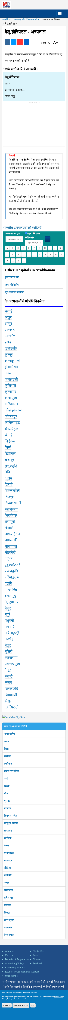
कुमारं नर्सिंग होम (12, 277)
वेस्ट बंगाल (9, 935)
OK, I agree (7, 1005)
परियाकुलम (12, 577)
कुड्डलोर (11, 348)
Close (33, 1005)
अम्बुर (8, 324)
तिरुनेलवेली (12, 491)
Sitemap (37, 959)
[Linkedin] (26, 42)
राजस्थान (8, 890)
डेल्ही (6, 778)
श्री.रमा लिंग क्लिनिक (14, 292)
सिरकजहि (11, 689)
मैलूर (8, 645)
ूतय (8, 478)
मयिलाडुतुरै (12, 633)
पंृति (9, 559)
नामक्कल (11, 546)
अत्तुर (8, 317)
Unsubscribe (11, 975)
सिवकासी (11, 695)
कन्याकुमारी (12, 361)
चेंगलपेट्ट (11, 429)
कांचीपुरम (11, 398)
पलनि (8, 583)
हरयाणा (7, 808)
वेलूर (8, 670)
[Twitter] (13, 42)
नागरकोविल (12, 540)
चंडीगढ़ (7, 756)
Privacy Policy (6, 999)
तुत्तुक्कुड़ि (11, 466)
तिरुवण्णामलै (13, 503)
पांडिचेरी (8, 875)
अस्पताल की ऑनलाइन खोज (26, 19)
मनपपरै (9, 627)
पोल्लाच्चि (11, 590)
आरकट (10, 330)
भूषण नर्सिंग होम (12, 284)
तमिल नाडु (8, 897)
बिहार (6, 748)
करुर (8, 373)
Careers (9, 955)
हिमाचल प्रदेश (10, 815)
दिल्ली (6, 786)
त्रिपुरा (7, 912)
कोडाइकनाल (13, 410)
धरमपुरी (10, 522)
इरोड (8, 342)
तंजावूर (9, 460)
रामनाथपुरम (12, 664)
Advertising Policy (14, 963)
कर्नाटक (7, 838)
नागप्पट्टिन (12, 534)
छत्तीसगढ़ (8, 763)
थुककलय (11, 509)
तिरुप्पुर (10, 497)
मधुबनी (9, 621)
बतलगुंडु (10, 596)
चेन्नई (8, 311)
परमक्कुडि (11, 571)
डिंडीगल (10, 454)
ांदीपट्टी (11, 707)
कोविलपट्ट (12, 422)
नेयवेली (9, 528)
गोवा (6, 793)
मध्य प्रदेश (9, 853)
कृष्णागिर (10, 392)
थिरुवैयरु (11, 515)
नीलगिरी (10, 552)
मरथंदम (10, 639)
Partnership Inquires (15, 967)
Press (35, 955)
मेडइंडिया (6, 19)
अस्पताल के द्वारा (13, 233)
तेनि (7, 472)
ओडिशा (7, 867)
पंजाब (6, 882)
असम (6, 741)
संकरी (8, 676)
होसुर (8, 701)
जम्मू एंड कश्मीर (11, 823)
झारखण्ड (8, 830)
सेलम (8, 682)
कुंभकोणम (11, 367)
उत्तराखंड (8, 927)
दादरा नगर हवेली (11, 771)
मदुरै (7, 614)
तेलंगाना (7, 905)
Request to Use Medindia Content (22, 971)
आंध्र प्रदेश (9, 733)
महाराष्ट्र (8, 860)
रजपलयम (11, 658)
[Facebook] (7, 42)
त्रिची (8, 484)
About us (9, 951)
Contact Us (38, 951)
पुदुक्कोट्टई (12, 565)
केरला (6, 845)
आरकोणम (11, 336)
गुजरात (7, 800)
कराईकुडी (11, 379)
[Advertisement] (27, 124)
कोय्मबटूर (11, 416)
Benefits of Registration (17, 959)
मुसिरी (8, 651)
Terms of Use (22, 999)
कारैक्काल (11, 404)
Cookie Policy (58, 997)
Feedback (38, 963)
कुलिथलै (10, 385)
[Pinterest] (20, 42)
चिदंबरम (10, 441)
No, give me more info (20, 1005)
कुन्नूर (9, 355)
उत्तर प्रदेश (9, 920)
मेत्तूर (8, 608)
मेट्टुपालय (11, 602)
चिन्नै (8, 447)
